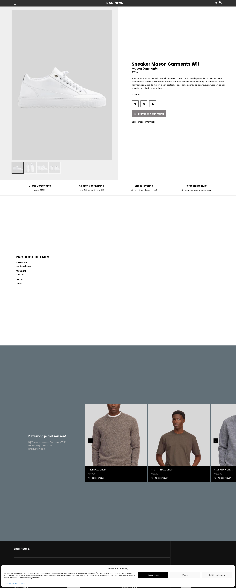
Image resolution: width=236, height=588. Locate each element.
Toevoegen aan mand (151, 113)
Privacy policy (20, 583)
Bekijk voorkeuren (217, 575)
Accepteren (153, 575)
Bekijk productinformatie (143, 121)
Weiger (185, 575)
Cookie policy (9, 583)
